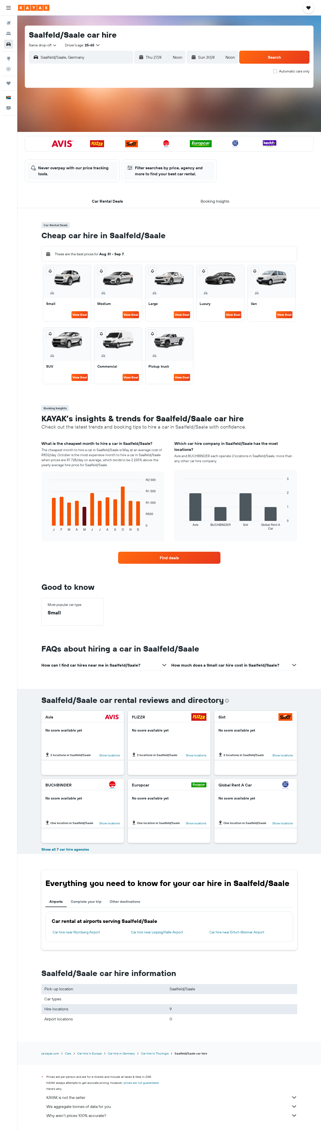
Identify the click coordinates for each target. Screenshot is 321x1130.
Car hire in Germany (121, 1053)
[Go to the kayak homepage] (33, 8)
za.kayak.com (50, 1053)
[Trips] (8, 83)
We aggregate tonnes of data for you (78, 1106)
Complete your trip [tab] (86, 901)
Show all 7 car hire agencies (65, 849)
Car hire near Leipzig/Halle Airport (157, 932)
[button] (8, 7)
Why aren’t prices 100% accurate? (76, 1115)
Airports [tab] (56, 901)
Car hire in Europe (89, 1053)
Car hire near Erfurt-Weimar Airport (236, 932)
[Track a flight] (8, 69)
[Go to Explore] (8, 58)
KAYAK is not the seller (65, 1097)
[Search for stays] (8, 34)
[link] (169, 558)
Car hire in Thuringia (155, 1053)
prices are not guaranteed (141, 1083)
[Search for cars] (8, 44)
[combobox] (43, 45)
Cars (68, 1053)
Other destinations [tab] (125, 901)
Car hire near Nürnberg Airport (76, 932)
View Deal (79, 314)
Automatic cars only (294, 71)
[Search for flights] (8, 23)
